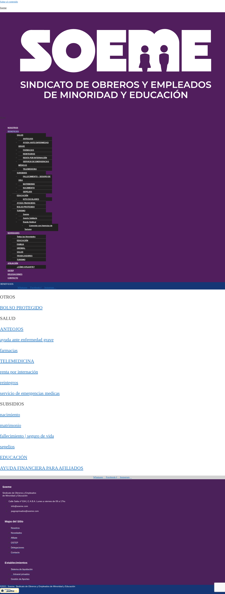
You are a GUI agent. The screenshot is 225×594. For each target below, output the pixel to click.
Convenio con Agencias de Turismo (38, 227)
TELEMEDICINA (30, 169)
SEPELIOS (27, 192)
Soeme (3, 8)
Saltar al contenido (9, 1)
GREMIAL (21, 248)
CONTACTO (13, 278)
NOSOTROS (13, 128)
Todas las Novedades (26, 237)
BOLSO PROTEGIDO (26, 207)
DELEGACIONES (15, 274)
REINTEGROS (29, 154)
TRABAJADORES (24, 256)
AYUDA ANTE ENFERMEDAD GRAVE (33, 144)
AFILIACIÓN (13, 263)
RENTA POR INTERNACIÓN (35, 158)
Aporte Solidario (30, 218)
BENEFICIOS (13, 131)
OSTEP (11, 271)
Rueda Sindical (29, 222)
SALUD (20, 135)
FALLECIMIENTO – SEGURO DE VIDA (34, 178)
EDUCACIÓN (22, 195)
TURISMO (21, 211)
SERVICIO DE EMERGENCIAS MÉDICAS (33, 163)
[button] (84, 119)
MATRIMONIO (29, 184)
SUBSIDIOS (22, 173)
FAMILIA (20, 244)
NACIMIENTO (29, 188)
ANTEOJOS (28, 139)
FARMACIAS (28, 150)
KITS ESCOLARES (31, 199)
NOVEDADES (13, 233)
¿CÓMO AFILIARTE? (26, 267)
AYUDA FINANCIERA (26, 203)
